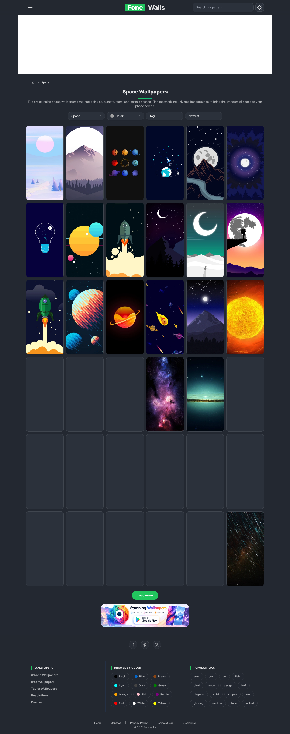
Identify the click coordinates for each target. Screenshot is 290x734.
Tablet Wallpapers (44, 688)
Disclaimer (189, 722)
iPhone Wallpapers (44, 675)
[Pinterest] (145, 645)
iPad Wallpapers (43, 682)
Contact (116, 722)
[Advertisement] (145, 44)
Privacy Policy (139, 722)
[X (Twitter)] (157, 645)
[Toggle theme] (259, 7)
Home (97, 722)
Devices (37, 702)
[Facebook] (133, 645)
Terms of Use (165, 722)
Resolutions (40, 695)
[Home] (33, 82)
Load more (145, 595)
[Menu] (30, 7)
